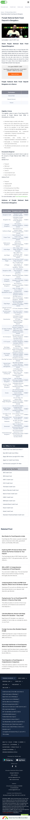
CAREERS (21, 742)
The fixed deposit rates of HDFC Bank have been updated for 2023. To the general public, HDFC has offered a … (15, 558)
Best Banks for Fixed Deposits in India (13, 536)
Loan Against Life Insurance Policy (10, 731)
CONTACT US (5, 744)
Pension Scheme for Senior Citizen (10, 719)
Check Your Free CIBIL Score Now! (18, 817)
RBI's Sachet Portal (14, 779)
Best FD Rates (14, 726)
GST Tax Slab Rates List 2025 (9, 711)
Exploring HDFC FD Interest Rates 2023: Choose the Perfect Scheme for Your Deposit (14, 551)
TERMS (15, 742)
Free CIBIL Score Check (17, 691)
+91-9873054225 (14, 787)
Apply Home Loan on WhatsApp (9, 696)
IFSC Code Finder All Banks (8, 709)
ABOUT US (4, 742)
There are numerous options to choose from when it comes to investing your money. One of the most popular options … (14, 666)
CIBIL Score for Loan (20, 706)
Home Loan (20, 7)
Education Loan (5, 729)
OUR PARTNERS (6, 747)
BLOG (10, 742)
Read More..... (17, 812)
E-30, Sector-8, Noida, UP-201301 (14, 786)
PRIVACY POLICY (15, 747)
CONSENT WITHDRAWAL (8, 749)
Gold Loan (20, 726)
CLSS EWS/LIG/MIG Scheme (8, 714)
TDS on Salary (5, 734)
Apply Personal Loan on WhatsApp (10, 699)
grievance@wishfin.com (14, 777)
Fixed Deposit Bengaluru (21, 196)
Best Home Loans (17, 724)
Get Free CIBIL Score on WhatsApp (10, 701)
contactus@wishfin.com (14, 789)
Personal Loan (4, 7)
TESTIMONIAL (14, 744)
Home (2, 12)
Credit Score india (6, 691)
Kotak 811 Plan (20, 721)
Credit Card (13, 7)
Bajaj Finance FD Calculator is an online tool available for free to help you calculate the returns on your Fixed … (14, 620)
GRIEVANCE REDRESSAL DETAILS (9, 752)
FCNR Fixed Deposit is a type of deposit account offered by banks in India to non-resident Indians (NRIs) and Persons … (14, 635)
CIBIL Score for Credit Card (8, 706)
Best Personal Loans (7, 724)
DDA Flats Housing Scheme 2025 (9, 704)
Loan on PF (21, 731)
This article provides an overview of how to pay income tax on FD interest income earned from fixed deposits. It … (14, 604)
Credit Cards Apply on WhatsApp (9, 694)
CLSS (18, 711)
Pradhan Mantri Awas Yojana (8, 716)
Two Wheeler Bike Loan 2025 (9, 721)
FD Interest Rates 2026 (10, 12)
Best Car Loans (5, 726)
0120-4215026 (14, 775)
